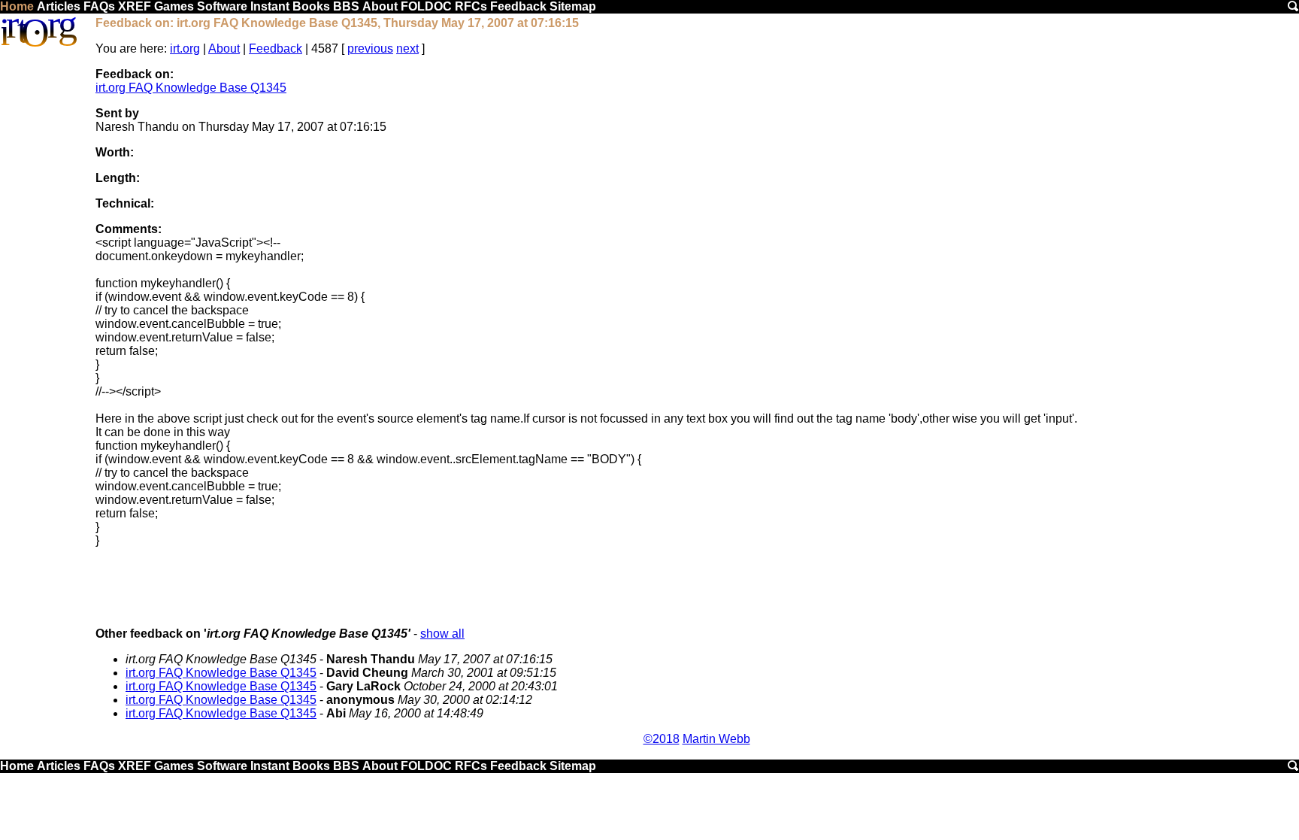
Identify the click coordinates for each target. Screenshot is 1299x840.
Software (222, 6)
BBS (346, 6)
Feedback (518, 6)
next (407, 48)
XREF (134, 6)
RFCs (471, 6)
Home (17, 6)
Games (174, 6)
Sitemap (573, 6)
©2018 (661, 738)
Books (311, 6)
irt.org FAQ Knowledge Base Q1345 (190, 87)
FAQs (99, 6)
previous (370, 48)
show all (442, 633)
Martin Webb (716, 738)
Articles (58, 6)
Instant (269, 6)
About (380, 6)
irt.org (185, 48)
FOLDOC (426, 6)
